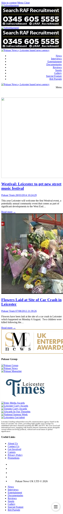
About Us (13, 443)
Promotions (13, 458)
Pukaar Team (8, 195)
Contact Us (13, 446)
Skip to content (9, 2)
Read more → (8, 211)
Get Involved (14, 449)
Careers (12, 452)
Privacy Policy (15, 455)
